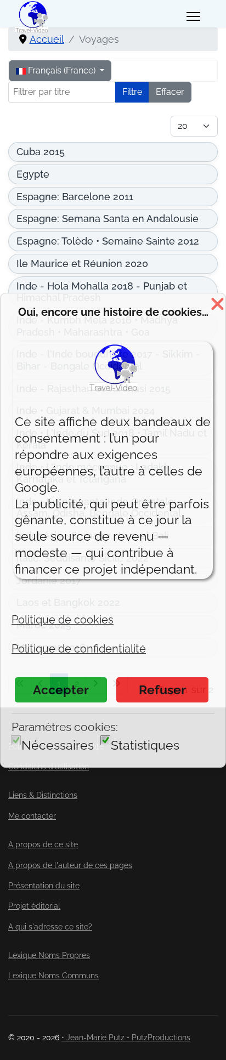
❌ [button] (217, 303)
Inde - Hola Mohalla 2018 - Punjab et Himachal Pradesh (101, 292)
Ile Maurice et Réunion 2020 (82, 263)
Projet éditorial (34, 906)
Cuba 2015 (40, 151)
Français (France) (62, 70)
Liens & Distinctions (42, 795)
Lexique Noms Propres (49, 955)
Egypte (32, 174)
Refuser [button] (162, 689)
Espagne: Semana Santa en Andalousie (107, 218)
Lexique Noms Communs (53, 975)
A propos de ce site (43, 844)
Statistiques (145, 745)
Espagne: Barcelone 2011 (74, 196)
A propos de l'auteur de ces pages (70, 865)
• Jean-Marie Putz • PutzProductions (125, 1037)
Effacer (170, 92)
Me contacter (32, 816)
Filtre (132, 92)
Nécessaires (57, 745)
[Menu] (193, 16)
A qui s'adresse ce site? (50, 926)
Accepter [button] (61, 689)
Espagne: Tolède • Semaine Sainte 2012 (107, 241)
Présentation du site (44, 885)
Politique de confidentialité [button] (79, 648)
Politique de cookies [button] (63, 619)
